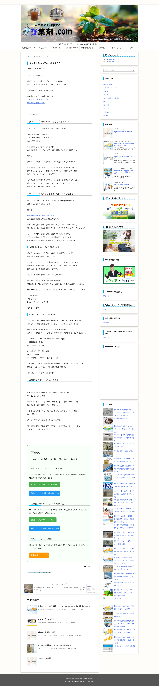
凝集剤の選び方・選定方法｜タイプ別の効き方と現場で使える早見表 (124, 469)
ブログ (46, 56)
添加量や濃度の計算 (120, 419)
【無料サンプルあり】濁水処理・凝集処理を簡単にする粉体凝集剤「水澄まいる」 (124, 519)
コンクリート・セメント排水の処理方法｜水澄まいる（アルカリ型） (124, 494)
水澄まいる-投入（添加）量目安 (124, 646)
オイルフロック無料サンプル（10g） (44, 484)
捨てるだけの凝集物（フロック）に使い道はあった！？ (56, 645)
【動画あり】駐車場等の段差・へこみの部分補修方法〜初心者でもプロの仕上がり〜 (124, 413)
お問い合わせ (118, 599)
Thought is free (89, 681)
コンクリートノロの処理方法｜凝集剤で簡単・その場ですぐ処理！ (124, 438)
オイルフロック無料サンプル (38, 99)
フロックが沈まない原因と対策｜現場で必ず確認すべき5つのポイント (124, 478)
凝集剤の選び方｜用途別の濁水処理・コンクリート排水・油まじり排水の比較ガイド (124, 172)
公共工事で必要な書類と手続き (122, 184)
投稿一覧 (38, 56)
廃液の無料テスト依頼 (39, 555)
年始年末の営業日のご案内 (46, 632)
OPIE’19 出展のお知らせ (46, 619)
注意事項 (106, 112)
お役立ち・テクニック (110, 88)
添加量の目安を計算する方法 (123, 451)
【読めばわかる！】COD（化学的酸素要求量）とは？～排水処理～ (124, 551)
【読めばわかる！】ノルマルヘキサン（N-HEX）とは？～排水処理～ (124, 429)
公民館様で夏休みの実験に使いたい (40, 215)
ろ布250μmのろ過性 (45, 658)
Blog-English (107, 84)
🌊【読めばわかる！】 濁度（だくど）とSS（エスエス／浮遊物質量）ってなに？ (65, 606)
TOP (30, 56)
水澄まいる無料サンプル (36, 103)
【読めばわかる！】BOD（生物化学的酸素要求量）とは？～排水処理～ (124, 640)
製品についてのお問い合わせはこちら (45, 493)
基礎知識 (106, 105)
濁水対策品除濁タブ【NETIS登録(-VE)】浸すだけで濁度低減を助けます (124, 535)
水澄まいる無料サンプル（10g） (43, 520)
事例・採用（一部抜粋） (111, 98)
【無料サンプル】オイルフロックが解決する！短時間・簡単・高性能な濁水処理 (124, 593)
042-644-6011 (114, 59)
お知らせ (106, 91)
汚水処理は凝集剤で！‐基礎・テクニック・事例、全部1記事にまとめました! (124, 503)
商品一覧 (106, 296)
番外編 (105, 116)
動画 (104, 102)
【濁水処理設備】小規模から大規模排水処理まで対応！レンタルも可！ (124, 576)
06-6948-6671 (114, 61)
